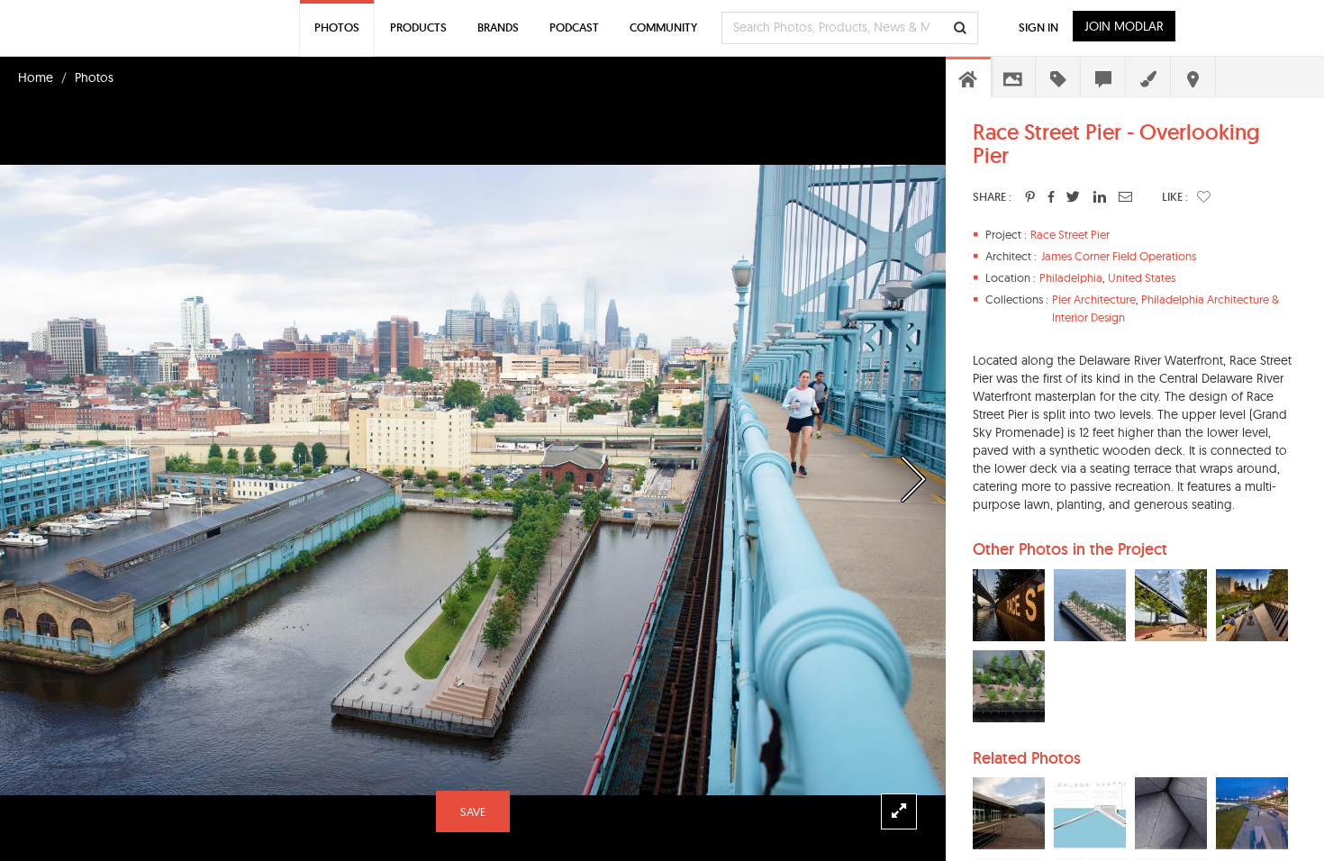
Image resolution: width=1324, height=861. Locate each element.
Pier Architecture (1094, 299)
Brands (498, 27)
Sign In (1038, 27)
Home (35, 77)
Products (418, 27)
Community (663, 27)
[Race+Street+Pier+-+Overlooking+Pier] (1030, 196)
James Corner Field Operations (1118, 256)
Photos (94, 77)
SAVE (472, 811)
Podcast (574, 27)
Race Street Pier (1070, 234)
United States (1141, 277)
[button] (1204, 196)
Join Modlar (1124, 26)
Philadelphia (1070, 277)
